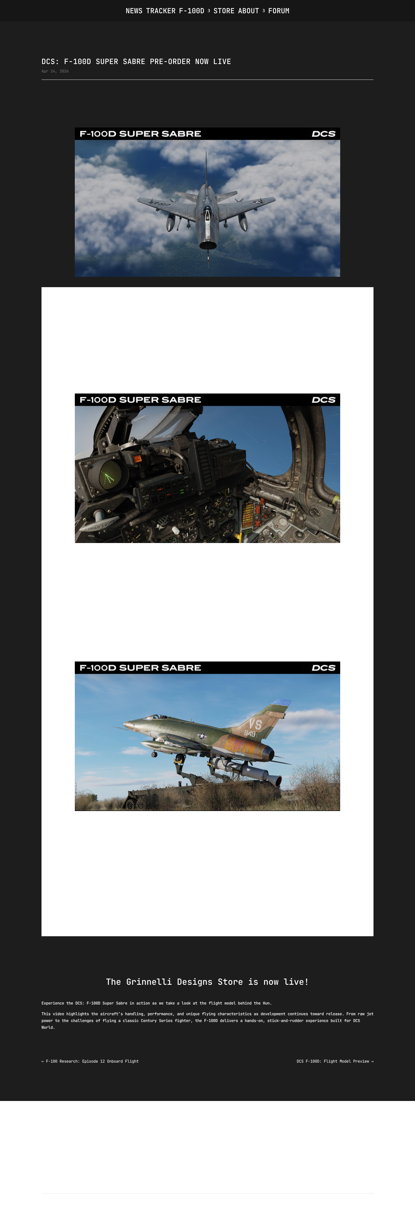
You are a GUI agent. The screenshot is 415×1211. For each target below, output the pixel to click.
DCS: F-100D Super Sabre (127, 546)
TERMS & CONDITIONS (159, 1207)
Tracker (161, 11)
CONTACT (268, 1207)
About (248, 11)
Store (224, 11)
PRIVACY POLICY (238, 1207)
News (134, 11)
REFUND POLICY (200, 1207)
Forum (278, 11)
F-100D (191, 11)
